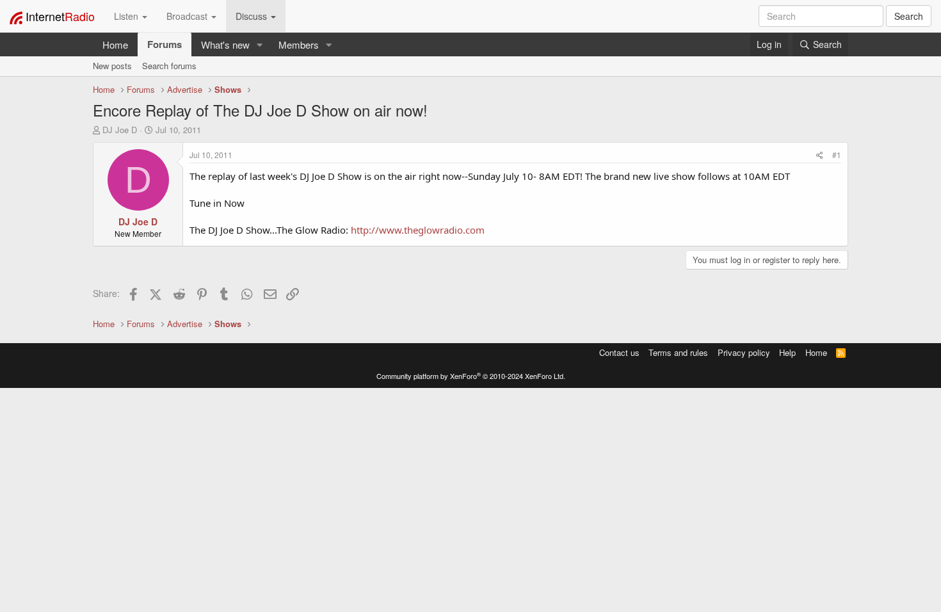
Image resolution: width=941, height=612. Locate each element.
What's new (225, 44)
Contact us (619, 352)
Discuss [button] (252, 16)
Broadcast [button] (188, 16)
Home (115, 44)
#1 (836, 154)
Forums (164, 44)
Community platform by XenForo (470, 376)
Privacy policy (744, 352)
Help (787, 352)
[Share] (820, 154)
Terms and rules (678, 352)
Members (298, 44)
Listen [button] (127, 16)
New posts (112, 66)
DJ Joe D (119, 130)
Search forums (169, 66)
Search (908, 16)
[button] (260, 44)
